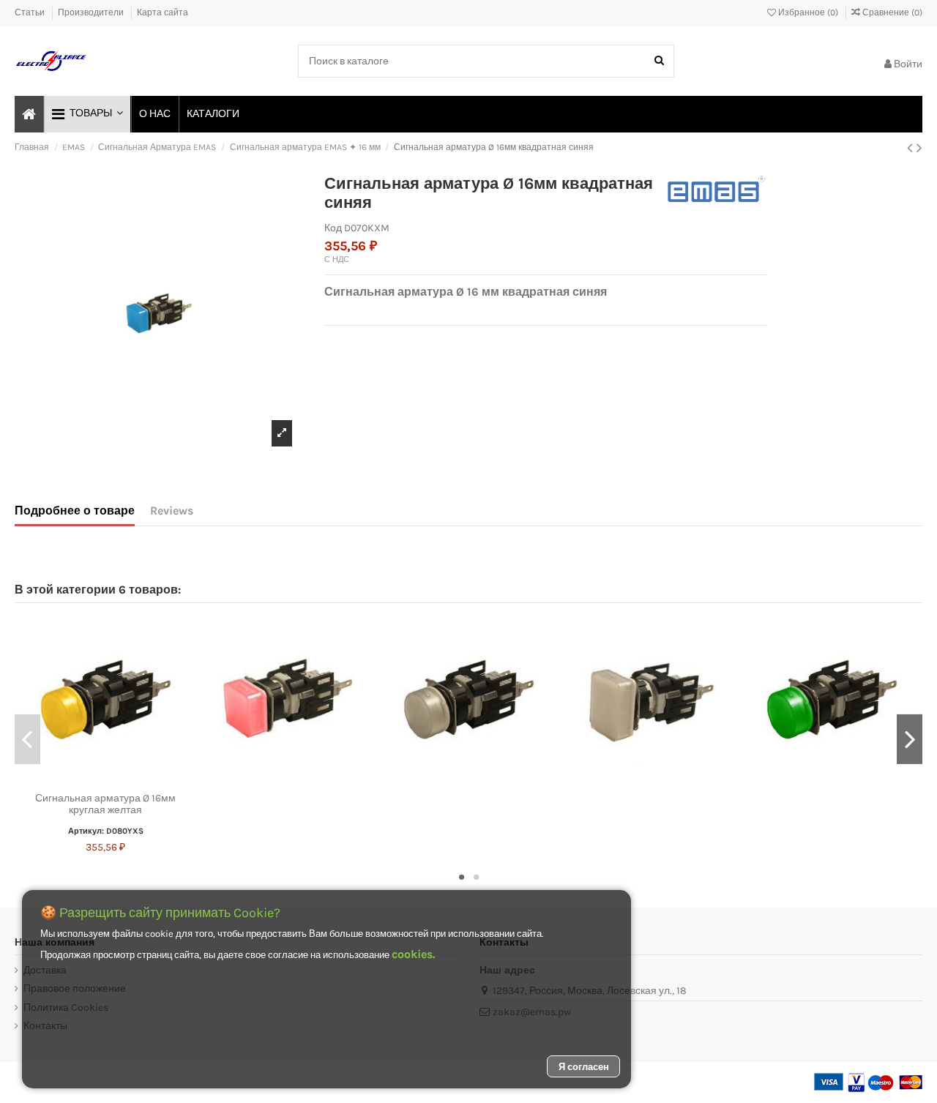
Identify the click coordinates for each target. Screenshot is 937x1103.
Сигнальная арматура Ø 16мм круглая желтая (105, 804)
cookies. (413, 954)
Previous (27, 739)
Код (333, 228)
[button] (86, 114)
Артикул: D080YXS (105, 831)
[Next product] (919, 148)
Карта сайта (162, 12)
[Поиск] (659, 61)
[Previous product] (912, 148)
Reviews (171, 510)
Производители (92, 12)
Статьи (31, 12)
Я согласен (584, 1066)
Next (909, 739)
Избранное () (808, 12)
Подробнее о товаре (75, 510)
